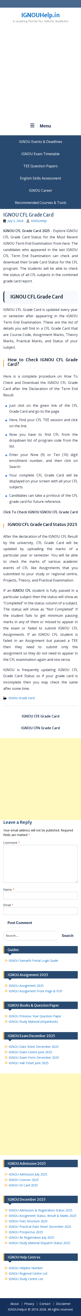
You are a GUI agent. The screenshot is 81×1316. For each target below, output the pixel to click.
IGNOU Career (40, 190)
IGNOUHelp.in (40, 15)
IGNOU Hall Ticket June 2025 (29, 1063)
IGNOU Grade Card (21, 698)
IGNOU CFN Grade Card (40, 728)
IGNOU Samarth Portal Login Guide (33, 960)
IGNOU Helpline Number (26, 1268)
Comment (11, 843)
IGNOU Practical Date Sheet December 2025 (40, 1226)
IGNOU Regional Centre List (28, 1273)
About (14, 1303)
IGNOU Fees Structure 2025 (28, 1221)
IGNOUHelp (39, 221)
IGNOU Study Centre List (26, 1279)
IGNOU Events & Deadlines (40, 141)
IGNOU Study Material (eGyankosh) (33, 1021)
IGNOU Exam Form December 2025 (34, 1057)
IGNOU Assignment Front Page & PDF (35, 991)
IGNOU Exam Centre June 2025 (30, 1052)
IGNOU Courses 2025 (24, 1180)
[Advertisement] (40, 74)
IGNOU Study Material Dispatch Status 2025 (39, 1243)
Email (8, 905)
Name (8, 889)
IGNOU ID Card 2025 (23, 1185)
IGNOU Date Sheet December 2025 (34, 1047)
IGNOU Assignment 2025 (26, 986)
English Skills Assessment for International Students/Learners (40, 178)
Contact (45, 1303)
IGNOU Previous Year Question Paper (35, 1016)
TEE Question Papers (40, 166)
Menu (45, 126)
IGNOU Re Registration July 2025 (31, 1237)
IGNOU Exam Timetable (40, 153)
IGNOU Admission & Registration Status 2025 (40, 1210)
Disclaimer (63, 1303)
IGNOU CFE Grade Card (40, 716)
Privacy (29, 1303)
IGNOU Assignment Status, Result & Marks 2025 (42, 1216)
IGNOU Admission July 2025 (28, 1174)
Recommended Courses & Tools (40, 202)
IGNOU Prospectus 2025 (26, 1232)
